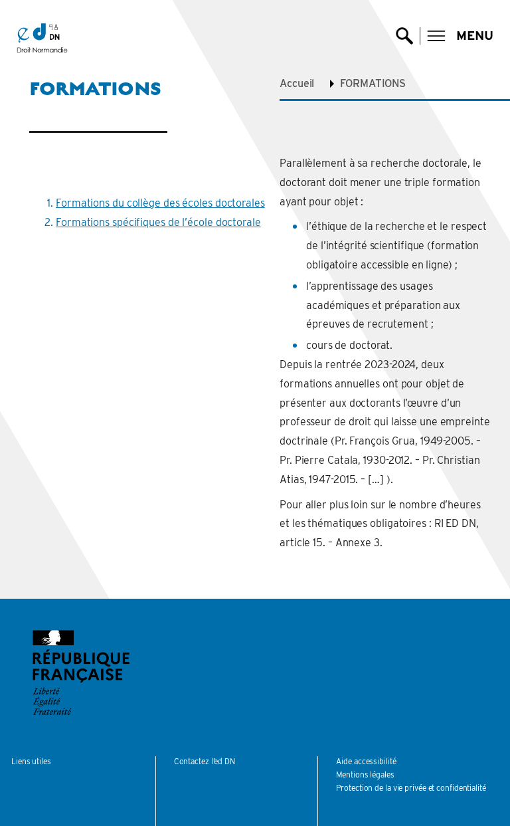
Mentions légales (365, 774)
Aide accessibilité (366, 761)
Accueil (297, 83)
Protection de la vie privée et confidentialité (410, 788)
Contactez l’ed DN (204, 761)
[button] (460, 36)
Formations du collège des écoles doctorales (160, 203)
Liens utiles (31, 761)
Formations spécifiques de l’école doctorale (158, 222)
